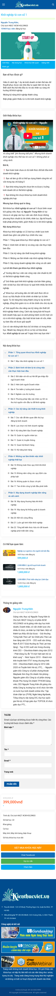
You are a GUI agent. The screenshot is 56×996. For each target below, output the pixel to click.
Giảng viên (45, 63)
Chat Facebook (28, 855)
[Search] (53, 4)
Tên (6, 749)
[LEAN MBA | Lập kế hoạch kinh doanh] (9, 567)
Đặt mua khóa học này (28, 847)
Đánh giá (5, 67)
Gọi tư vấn (28, 861)
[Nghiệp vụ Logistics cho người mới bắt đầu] (9, 553)
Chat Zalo (28, 867)
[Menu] (3, 4)
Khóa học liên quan (32, 63)
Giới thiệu (5, 63)
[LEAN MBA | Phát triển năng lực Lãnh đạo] (9, 581)
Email (7, 761)
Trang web (8, 772)
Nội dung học (17, 63)
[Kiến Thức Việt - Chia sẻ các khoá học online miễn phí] (28, 5)
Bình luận (9, 727)
